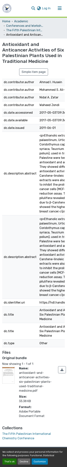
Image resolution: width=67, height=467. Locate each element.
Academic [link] (21, 21)
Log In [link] (46, 8)
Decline (24, 461)
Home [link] (6, 21)
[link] (62, 369)
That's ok (9, 461)
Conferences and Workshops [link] (24, 26)
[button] (7, 8)
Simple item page (34, 72)
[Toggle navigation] (59, 8)
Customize (40, 461)
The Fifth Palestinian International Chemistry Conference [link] (24, 30)
